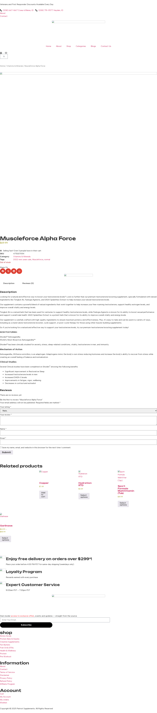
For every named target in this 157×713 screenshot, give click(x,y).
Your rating (5, 407)
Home (48, 46)
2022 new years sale (22, 259)
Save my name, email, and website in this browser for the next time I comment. (36, 448)
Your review (6, 415)
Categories (81, 46)
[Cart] (4, 56)
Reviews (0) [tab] (28, 283)
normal (47, 259)
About (59, 46)
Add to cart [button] (43, 494)
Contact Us (106, 46)
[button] (3, 271)
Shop (68, 46)
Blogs (93, 46)
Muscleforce (37, 259)
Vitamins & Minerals (15, 66)
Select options (84, 496)
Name (3, 429)
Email (3, 438)
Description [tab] (8, 283)
